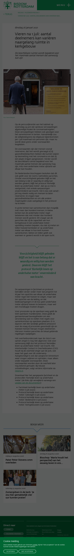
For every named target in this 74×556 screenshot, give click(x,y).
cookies (35, 545)
